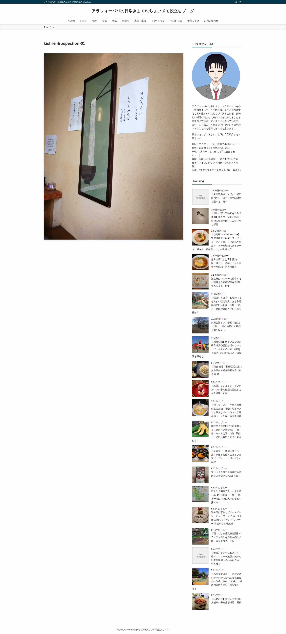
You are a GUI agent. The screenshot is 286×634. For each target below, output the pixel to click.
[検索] (240, 2)
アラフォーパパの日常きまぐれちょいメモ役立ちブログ (143, 11)
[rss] (236, 2)
